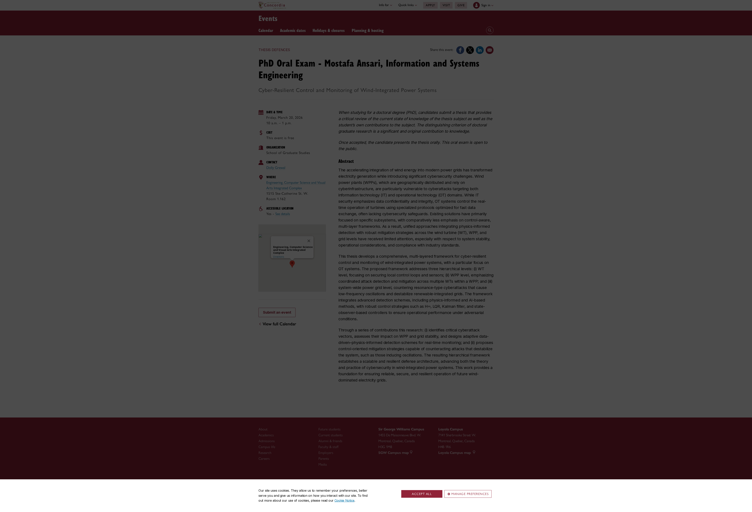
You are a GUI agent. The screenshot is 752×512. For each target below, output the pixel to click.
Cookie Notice (344, 500)
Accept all (422, 494)
